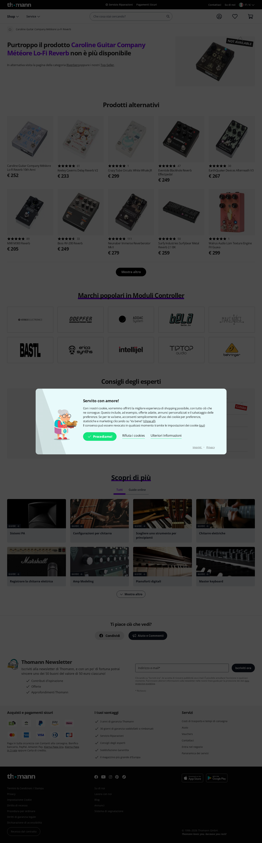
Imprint (197, 447)
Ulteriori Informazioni (166, 435)
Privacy (210, 447)
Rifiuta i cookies (133, 435)
